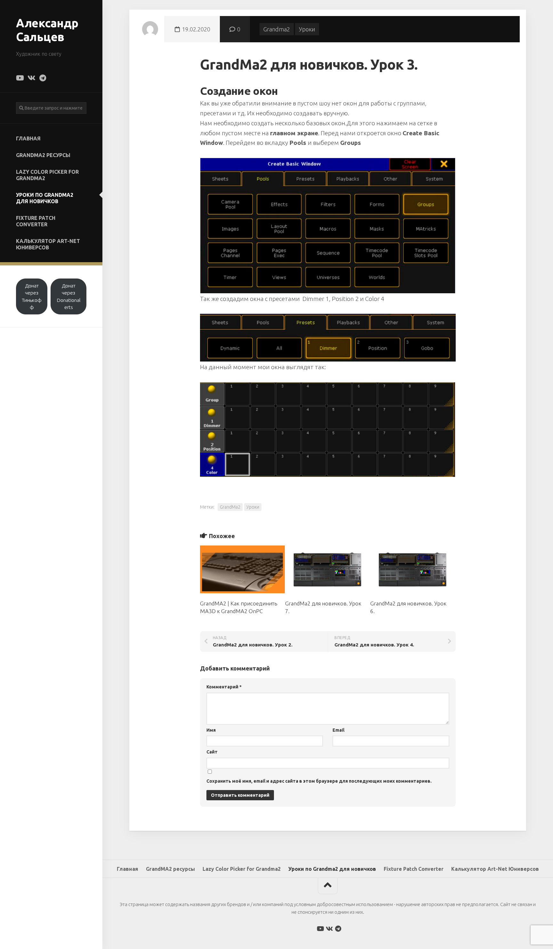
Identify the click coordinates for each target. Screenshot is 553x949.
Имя (211, 730)
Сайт (212, 751)
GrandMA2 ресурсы (43, 155)
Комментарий (224, 686)
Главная (28, 138)
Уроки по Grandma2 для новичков (44, 198)
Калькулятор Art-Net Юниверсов (48, 244)
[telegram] (42, 77)
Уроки (307, 29)
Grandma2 (276, 29)
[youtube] (19, 77)
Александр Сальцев (47, 29)
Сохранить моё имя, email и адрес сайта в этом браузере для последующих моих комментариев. (319, 781)
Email (338, 730)
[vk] (31, 77)
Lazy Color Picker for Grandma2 (47, 175)
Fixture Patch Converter (35, 221)
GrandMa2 (230, 507)
